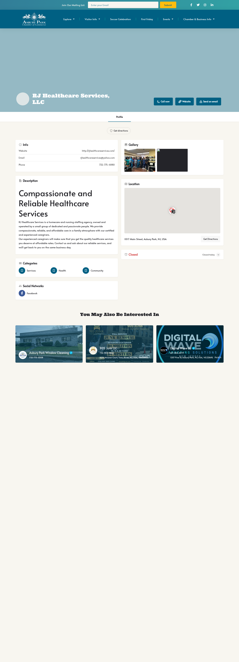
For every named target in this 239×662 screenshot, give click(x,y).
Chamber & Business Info (197, 19)
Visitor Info (91, 19)
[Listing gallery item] (139, 160)
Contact (59, 243)
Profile (119, 116)
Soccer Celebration (120, 19)
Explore (67, 19)
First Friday (147, 19)
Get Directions (210, 239)
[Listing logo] (22, 98)
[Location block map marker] (172, 210)
